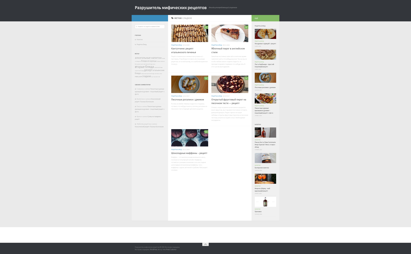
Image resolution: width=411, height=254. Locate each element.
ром (140, 76)
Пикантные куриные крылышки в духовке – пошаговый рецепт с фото (150, 91)
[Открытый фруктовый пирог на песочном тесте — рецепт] (229, 84)
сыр (152, 76)
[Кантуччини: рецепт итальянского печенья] (189, 33)
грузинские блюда (139, 70)
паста (160, 73)
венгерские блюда (148, 64)
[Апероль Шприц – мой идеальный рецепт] (265, 179)
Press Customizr (171, 249)
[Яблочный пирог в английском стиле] (229, 33)
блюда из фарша (161, 61)
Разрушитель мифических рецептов (171, 7)
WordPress (153, 249)
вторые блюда (144, 67)
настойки (157, 73)
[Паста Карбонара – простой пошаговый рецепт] (265, 55)
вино (154, 64)
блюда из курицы (148, 61)
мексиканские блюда (149, 73)
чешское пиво (156, 76)
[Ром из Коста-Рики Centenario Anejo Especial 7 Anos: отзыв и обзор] (265, 132)
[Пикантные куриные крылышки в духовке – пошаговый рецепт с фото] (265, 98)
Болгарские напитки (262, 168)
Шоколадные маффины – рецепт (189, 153)
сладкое (146, 76)
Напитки (140, 39)
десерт (148, 70)
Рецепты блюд (176, 45)
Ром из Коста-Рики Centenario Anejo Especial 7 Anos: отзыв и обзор (265, 144)
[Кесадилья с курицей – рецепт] (265, 34)
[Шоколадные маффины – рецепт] (189, 138)
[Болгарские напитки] (265, 158)
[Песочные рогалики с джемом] (189, 84)
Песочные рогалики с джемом (187, 99)
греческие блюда (158, 67)
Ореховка (258, 211)
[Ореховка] (265, 202)
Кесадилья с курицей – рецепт (265, 44)
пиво (136, 76)
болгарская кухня (139, 64)
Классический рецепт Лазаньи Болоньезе (149, 127)
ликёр (142, 73)
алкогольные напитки (148, 57)
